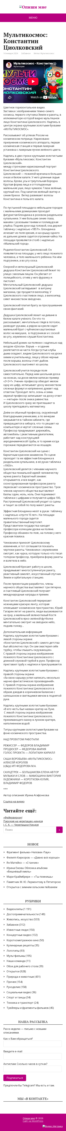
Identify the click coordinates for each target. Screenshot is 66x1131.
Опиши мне (29, 1118)
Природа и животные (20, 976)
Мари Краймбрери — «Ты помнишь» (30, 876)
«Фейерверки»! (12, 817)
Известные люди (17, 930)
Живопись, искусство (20, 919)
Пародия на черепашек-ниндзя (23, 821)
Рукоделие (13, 987)
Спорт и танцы (16, 997)
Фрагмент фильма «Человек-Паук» (29, 852)
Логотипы (13, 950)
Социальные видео (19, 992)
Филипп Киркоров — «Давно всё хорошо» (33, 857)
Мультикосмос (47, 53)
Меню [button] (33, 17)
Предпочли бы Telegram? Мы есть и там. (28, 1085)
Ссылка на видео (14, 801)
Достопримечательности (23, 914)
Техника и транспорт (20, 1002)
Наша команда (16, 961)
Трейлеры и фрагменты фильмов (28, 1008)
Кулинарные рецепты (20, 945)
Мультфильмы (16, 956)
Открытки (13, 971)
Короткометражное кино (23, 940)
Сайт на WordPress (33, 1120)
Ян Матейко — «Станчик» (23, 862)
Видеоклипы (15, 909)
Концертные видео (19, 935)
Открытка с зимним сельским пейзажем (32, 887)
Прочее (11, 982)
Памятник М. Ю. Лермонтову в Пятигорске (34, 882)
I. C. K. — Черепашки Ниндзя (21, 825)
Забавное (26, 53)
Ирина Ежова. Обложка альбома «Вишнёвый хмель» (27, 869)
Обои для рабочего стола (22, 966)
